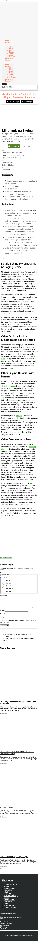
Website (2, 617)
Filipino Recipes (11, 75)
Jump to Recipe (13, 102)
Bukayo (33, 483)
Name (2, 610)
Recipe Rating (4, 573)
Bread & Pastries (9, 888)
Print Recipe (27, 102)
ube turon (12, 368)
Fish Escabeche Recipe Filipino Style (14, 857)
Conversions (12, 77)
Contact (7, 60)
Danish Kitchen (9, 894)
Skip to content (4, 1)
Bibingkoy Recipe (6, 807)
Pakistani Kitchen (10, 907)
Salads (6, 892)
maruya (19, 416)
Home (7, 65)
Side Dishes (11, 47)
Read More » (3, 713)
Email (2, 614)
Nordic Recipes (11, 51)
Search (5, 84)
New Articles (9, 79)
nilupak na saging (8, 386)
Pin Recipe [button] (26, 146)
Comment (3, 595)
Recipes (7, 42)
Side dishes (8, 890)
